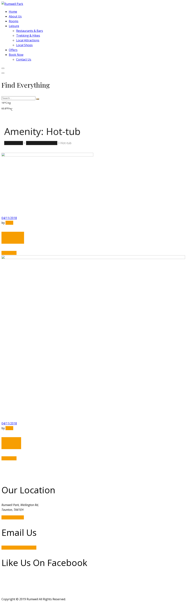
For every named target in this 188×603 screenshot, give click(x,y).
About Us (15, 16)
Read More (9, 253)
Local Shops (24, 45)
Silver (12, 238)
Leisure (14, 26)
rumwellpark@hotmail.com (18, 548)
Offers (13, 50)
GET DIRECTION (12, 517)
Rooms (13, 21)
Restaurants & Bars (29, 31)
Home (13, 12)
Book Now (16, 55)
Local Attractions (27, 40)
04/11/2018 (9, 218)
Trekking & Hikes (28, 36)
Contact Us (23, 59)
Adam (9, 223)
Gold (11, 443)
